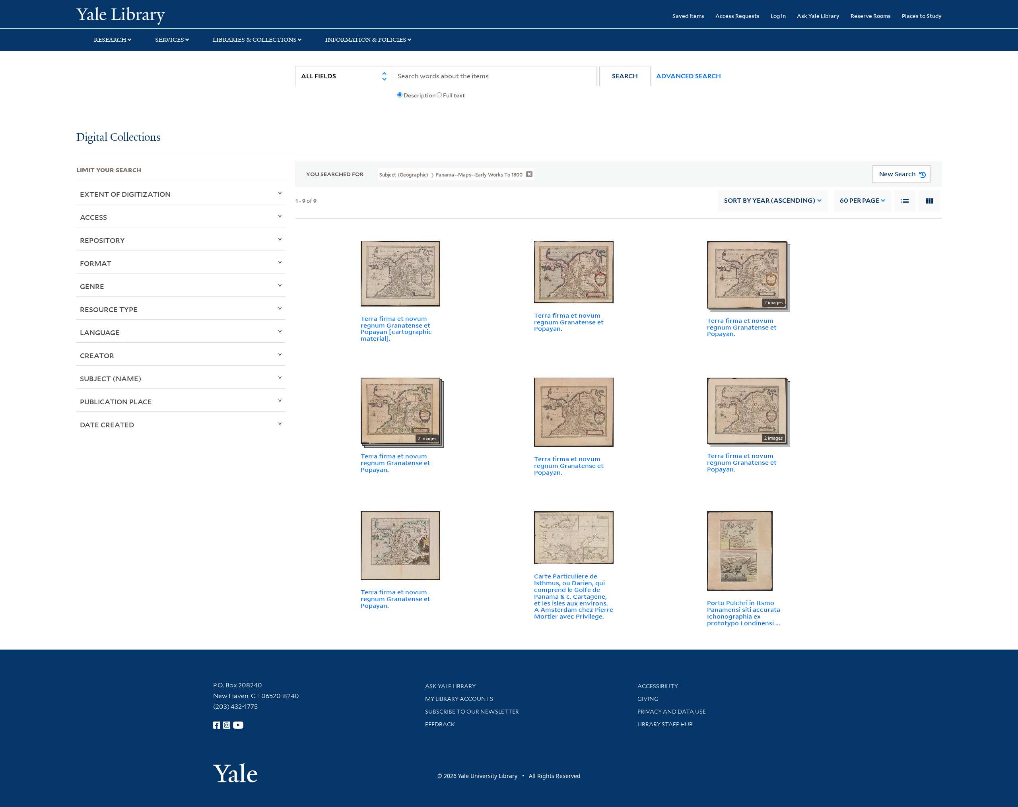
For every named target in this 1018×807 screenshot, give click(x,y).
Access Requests (737, 15)
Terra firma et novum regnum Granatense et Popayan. (569, 322)
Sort (770, 200)
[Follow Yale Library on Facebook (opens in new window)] (216, 725)
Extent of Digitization (125, 194)
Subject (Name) (111, 378)
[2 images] (747, 274)
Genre (92, 286)
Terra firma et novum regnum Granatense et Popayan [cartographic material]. (396, 328)
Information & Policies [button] (365, 40)
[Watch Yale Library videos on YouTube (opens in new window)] (238, 725)
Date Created (107, 424)
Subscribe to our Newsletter (472, 711)
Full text (454, 95)
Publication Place (116, 401)
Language (100, 332)
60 (859, 200)
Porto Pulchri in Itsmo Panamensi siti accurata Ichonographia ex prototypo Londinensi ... (743, 613)
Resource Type (109, 309)
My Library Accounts (459, 699)
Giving (648, 699)
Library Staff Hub (665, 724)
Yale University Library (141, 15)
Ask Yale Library (818, 15)
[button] (625, 76)
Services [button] (169, 40)
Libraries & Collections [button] (255, 40)
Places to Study (922, 15)
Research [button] (110, 40)
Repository (102, 240)
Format (95, 263)
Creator (97, 355)
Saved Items (688, 15)
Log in (778, 15)
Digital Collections (118, 138)
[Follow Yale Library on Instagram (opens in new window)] (226, 725)
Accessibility (657, 686)
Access (93, 217)
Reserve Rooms (871, 15)
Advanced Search (688, 76)
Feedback (440, 724)
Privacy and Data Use (671, 711)
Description (419, 95)
